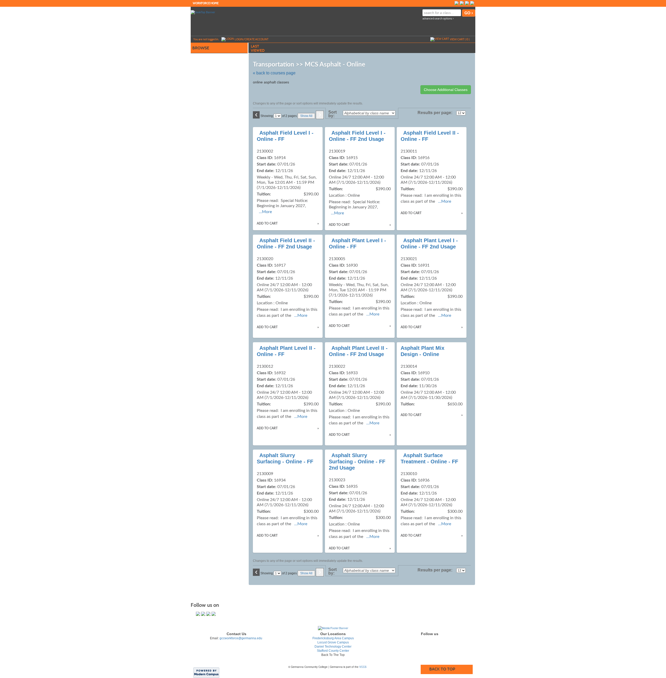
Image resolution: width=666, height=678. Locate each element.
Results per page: (436, 113)
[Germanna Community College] (333, 628)
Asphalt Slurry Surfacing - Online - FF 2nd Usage (357, 461)
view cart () (460, 39)
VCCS (363, 667)
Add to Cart (267, 223)
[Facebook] (456, 3)
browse (200, 47)
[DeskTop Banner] (203, 12)
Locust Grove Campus (333, 642)
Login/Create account (251, 39)
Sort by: (332, 114)
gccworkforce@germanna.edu (241, 638)
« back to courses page (274, 73)
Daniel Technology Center (333, 646)
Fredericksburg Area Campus (333, 638)
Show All (306, 116)
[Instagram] (462, 3)
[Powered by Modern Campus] (206, 672)
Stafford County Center (333, 651)
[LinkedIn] (472, 3)
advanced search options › (438, 18)
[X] (467, 3)
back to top (442, 669)
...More (265, 212)
